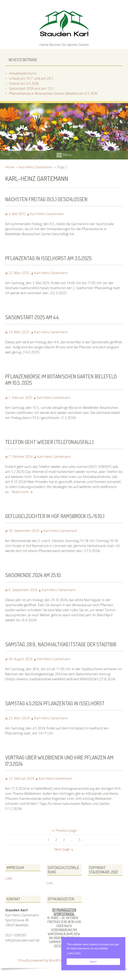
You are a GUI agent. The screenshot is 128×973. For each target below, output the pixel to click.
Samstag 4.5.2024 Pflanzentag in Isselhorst (54, 703)
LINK (8, 878)
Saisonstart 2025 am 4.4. (32, 317)
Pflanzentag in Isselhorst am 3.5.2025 (48, 258)
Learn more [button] (74, 953)
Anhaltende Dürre (22, 73)
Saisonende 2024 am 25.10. (33, 574)
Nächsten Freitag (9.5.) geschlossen (46, 199)
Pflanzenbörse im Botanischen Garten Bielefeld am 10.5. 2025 (61, 379)
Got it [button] (93, 961)
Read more (23, 492)
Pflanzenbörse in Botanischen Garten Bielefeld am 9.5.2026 (53, 93)
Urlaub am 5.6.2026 (24, 83)
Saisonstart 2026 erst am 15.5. (31, 88)
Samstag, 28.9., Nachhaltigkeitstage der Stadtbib (60, 644)
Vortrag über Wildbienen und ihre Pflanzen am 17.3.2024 (59, 760)
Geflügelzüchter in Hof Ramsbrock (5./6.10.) (54, 515)
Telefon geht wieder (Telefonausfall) (49, 441)
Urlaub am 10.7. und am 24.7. (31, 78)
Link (50, 883)
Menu (67, 154)
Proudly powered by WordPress (41, 960)
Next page (62, 849)
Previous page (66, 830)
